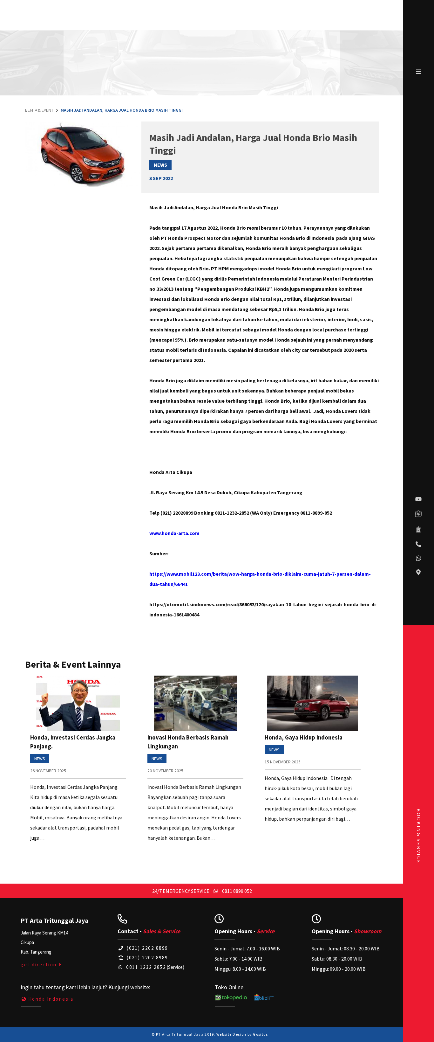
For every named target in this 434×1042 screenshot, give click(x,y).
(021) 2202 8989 (146, 958)
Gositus (260, 1034)
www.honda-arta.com (174, 533)
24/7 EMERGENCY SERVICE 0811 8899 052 (202, 891)
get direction (39, 965)
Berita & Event (39, 110)
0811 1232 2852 (145, 967)
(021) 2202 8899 (146, 948)
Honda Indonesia (50, 999)
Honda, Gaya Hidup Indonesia (303, 737)
